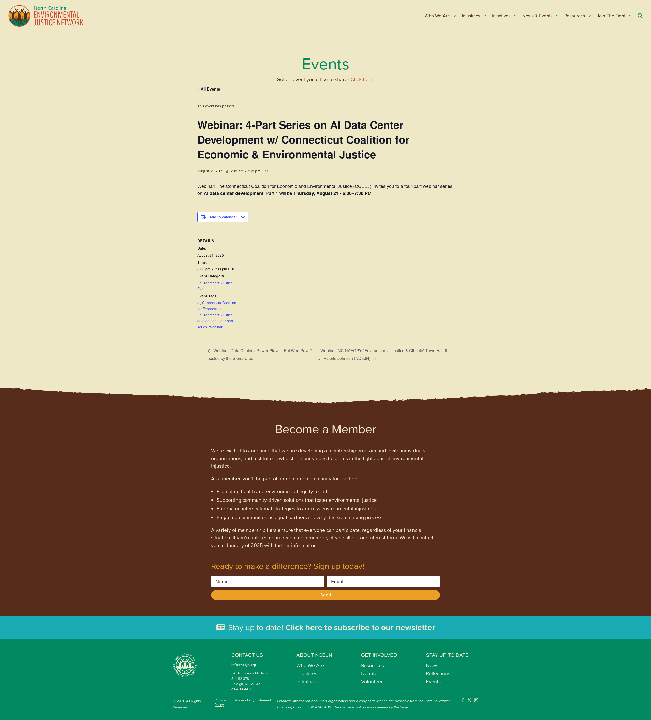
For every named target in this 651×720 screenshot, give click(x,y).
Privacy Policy (220, 702)
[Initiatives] (515, 16)
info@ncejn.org (243, 664)
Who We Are (310, 665)
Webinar (205, 186)
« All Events (208, 89)
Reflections (438, 673)
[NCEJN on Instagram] (476, 700)
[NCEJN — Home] (46, 15)
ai (198, 302)
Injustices (306, 673)
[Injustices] (484, 16)
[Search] (640, 16)
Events (433, 681)
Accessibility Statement (253, 700)
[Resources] (589, 16)
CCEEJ (362, 186)
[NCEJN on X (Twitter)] (469, 700)
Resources (372, 665)
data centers (207, 320)
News (432, 665)
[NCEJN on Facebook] (463, 700)
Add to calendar (223, 216)
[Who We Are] (454, 16)
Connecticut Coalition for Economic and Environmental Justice (216, 308)
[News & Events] (557, 16)
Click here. (362, 79)
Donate (369, 673)
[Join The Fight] (630, 16)
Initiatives (307, 681)
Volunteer (372, 681)
